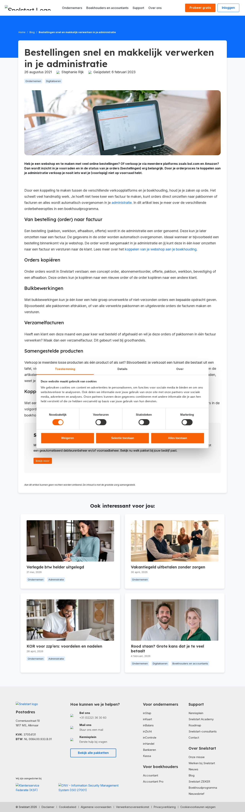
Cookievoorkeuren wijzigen (198, 807)
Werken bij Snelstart (202, 763)
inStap (147, 713)
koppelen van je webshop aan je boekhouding (161, 249)
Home (22, 32)
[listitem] (95, 715)
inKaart (147, 719)
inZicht (147, 731)
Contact (194, 737)
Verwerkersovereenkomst (132, 807)
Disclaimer (48, 807)
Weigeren (67, 438)
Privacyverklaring (165, 807)
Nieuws (193, 769)
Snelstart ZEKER (199, 781)
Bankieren (149, 750)
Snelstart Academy (201, 719)
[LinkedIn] (23, 750)
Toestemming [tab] (65, 369)
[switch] (101, 422)
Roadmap (195, 725)
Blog (32, 32)
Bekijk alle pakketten (93, 753)
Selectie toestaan (122, 438)
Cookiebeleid (67, 807)
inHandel (148, 743)
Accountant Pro (153, 781)
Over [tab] (179, 369)
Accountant (150, 775)
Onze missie (197, 757)
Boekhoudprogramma (203, 787)
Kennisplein (196, 713)
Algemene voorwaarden (96, 807)
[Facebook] (17, 750)
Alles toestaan (177, 438)
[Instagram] (29, 750)
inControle (149, 737)
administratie (122, 203)
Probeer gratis (200, 8)
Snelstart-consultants (203, 731)
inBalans (148, 725)
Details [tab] (123, 369)
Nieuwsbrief (196, 794)
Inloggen (228, 8)
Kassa (147, 756)
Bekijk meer (43, 460)
